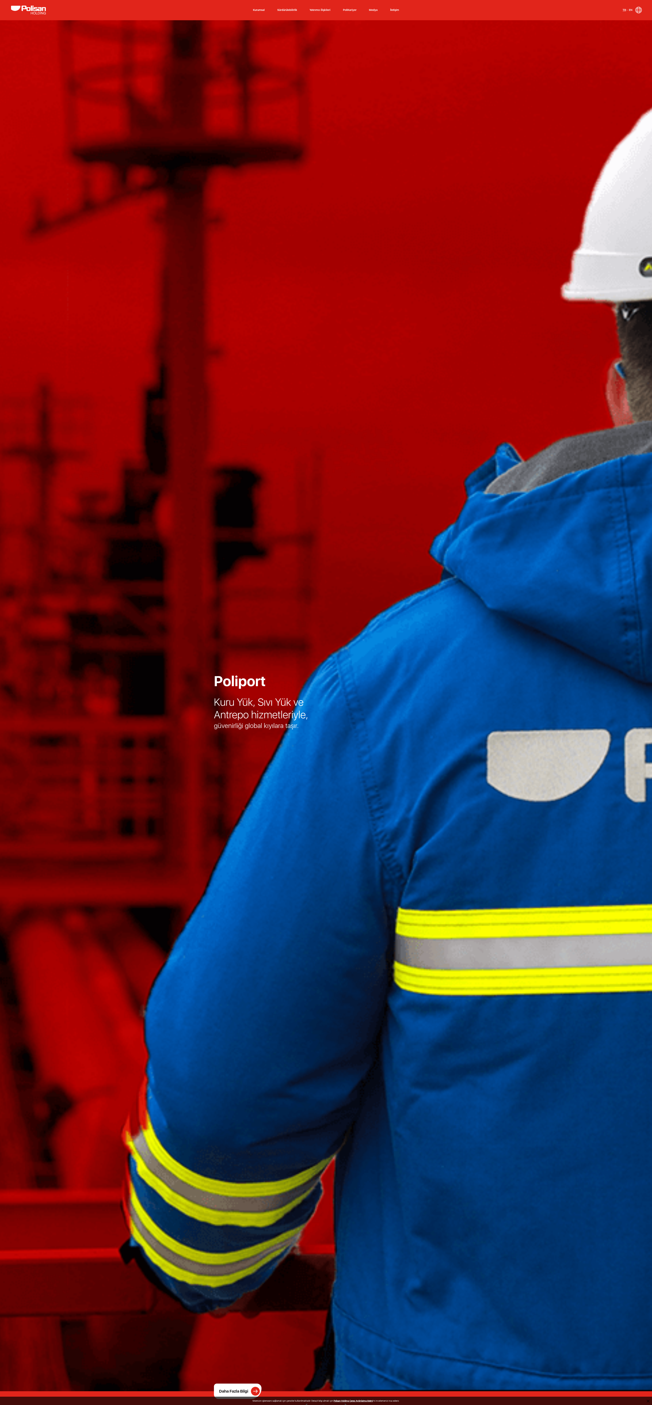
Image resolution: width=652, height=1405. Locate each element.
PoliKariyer (350, 10)
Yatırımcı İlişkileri (320, 10)
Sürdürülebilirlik (287, 10)
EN (630, 10)
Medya (373, 10)
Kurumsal (259, 10)
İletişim (394, 10)
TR (624, 10)
